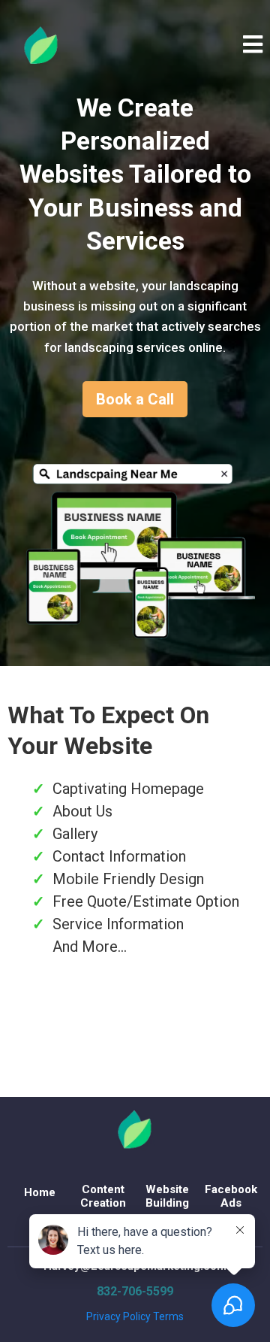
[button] (252, 47)
